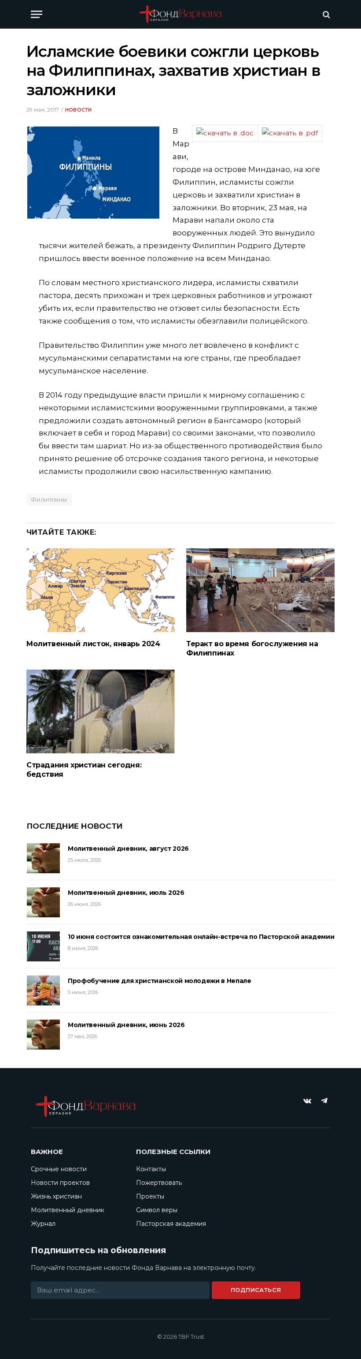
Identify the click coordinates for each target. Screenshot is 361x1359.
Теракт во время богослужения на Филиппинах (252, 649)
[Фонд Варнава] (180, 14)
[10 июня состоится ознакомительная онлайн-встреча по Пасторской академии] (43, 946)
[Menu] (36, 14)
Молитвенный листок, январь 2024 (93, 644)
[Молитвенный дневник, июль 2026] (43, 902)
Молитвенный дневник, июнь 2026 (126, 1025)
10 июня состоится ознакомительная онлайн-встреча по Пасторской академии (201, 937)
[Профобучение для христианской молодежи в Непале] (43, 990)
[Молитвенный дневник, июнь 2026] (43, 1035)
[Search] (325, 14)
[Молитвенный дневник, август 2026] (43, 858)
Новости (78, 110)
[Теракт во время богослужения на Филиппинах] (260, 590)
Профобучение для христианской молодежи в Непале (159, 981)
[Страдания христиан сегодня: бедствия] (100, 711)
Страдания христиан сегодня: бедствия (83, 770)
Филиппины (49, 499)
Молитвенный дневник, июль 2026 (126, 893)
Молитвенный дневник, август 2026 (128, 849)
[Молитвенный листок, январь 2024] (100, 590)
